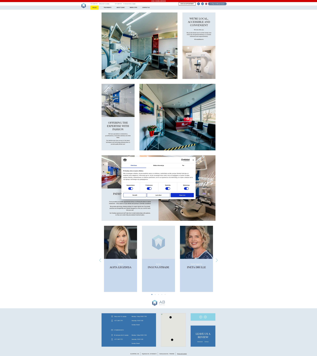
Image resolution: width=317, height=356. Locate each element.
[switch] (149, 188)
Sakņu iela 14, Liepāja (120, 316)
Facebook (200, 341)
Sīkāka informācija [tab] (158, 165)
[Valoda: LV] (206, 4)
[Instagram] (202, 3)
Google (207, 341)
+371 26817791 (118, 320)
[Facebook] (198, 3)
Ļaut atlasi (158, 195)
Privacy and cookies (182, 353)
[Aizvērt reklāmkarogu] (193, 160)
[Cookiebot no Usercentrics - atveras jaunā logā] (182, 160)
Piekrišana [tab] (134, 165)
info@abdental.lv (119, 330)
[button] (217, 260)
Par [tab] (183, 165)
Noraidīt (134, 195)
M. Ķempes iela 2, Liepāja (121, 335)
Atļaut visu (182, 195)
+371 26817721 (118, 339)
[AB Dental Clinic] (83, 7)
